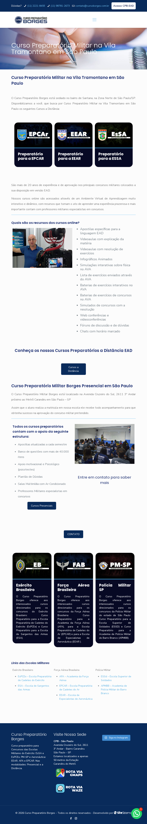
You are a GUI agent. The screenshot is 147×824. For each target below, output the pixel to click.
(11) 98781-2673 (60, 6)
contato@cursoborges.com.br (92, 6)
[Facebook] (71, 818)
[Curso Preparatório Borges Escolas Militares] (31, 20)
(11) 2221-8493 (36, 6)
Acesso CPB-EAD (123, 6)
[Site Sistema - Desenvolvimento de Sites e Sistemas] (123, 813)
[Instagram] (76, 818)
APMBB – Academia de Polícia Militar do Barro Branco (114, 689)
